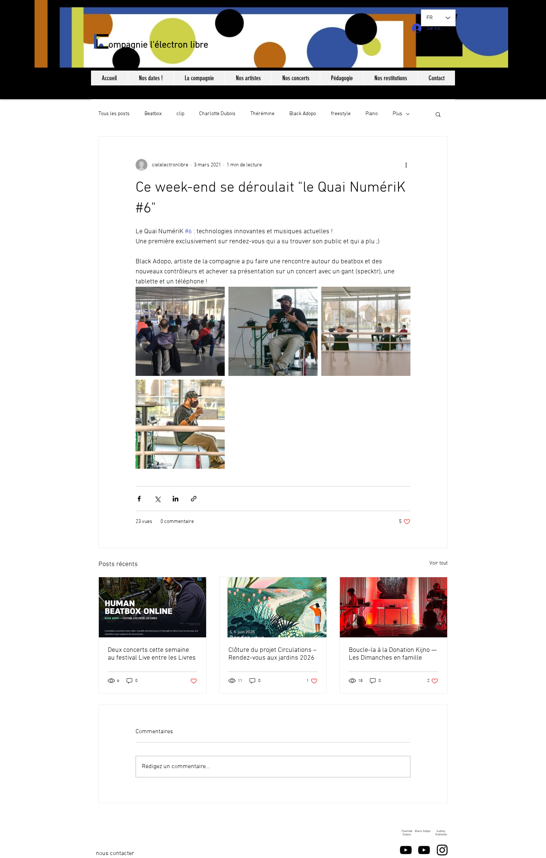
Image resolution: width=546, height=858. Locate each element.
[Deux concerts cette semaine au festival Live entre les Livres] (152, 607)
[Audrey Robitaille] (442, 850)
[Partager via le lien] (193, 498)
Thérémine (262, 114)
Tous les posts (114, 114)
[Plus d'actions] (406, 164)
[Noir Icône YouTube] (406, 850)
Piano (371, 114)
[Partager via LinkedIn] (175, 498)
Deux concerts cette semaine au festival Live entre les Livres (152, 654)
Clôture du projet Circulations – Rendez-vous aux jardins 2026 (272, 654)
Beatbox (153, 114)
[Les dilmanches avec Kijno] (393, 607)
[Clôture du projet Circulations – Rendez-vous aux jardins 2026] (273, 607)
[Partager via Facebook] (139, 498)
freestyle (341, 114)
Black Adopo (302, 114)
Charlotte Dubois (217, 114)
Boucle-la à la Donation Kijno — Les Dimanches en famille (393, 654)
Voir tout (438, 563)
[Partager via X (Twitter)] (157, 498)
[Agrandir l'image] (180, 331)
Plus (397, 114)
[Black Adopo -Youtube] (424, 850)
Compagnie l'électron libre (155, 45)
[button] (438, 114)
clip (180, 114)
